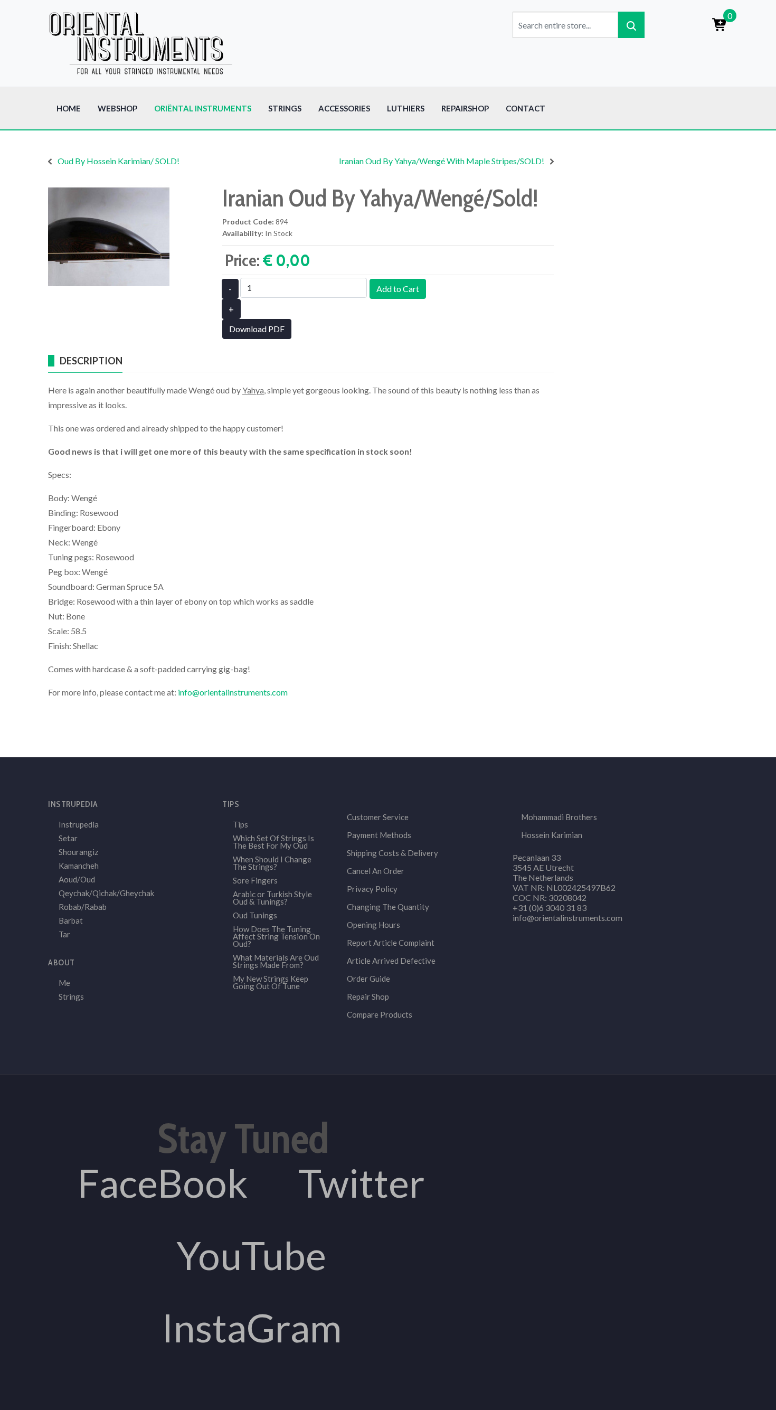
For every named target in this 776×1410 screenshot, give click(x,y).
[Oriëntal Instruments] (140, 42)
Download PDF (257, 329)
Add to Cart (397, 289)
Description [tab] (91, 360)
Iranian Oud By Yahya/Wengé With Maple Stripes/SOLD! (441, 161)
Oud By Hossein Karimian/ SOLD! (118, 161)
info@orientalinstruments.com (233, 692)
